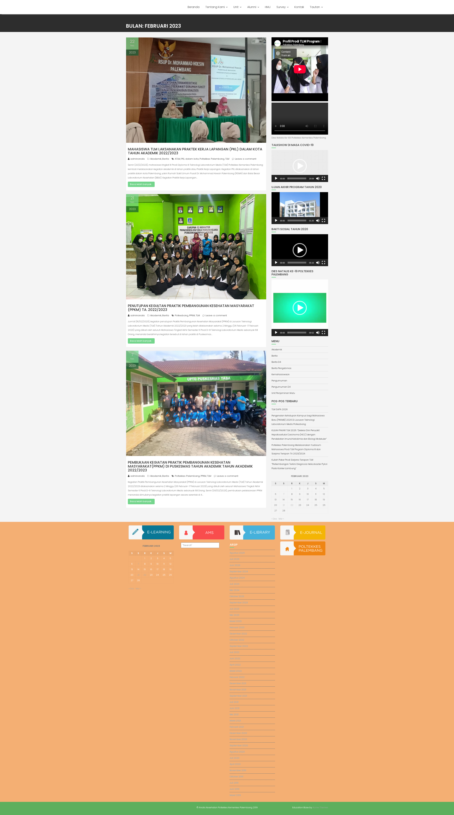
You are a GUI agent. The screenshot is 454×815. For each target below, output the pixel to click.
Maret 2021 (235, 720)
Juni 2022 (235, 658)
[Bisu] (318, 178)
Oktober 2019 (236, 776)
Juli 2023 (234, 608)
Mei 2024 (234, 590)
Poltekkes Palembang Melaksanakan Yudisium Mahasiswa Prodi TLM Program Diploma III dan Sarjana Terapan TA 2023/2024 (296, 449)
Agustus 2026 (237, 552)
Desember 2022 (238, 633)
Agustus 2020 (237, 751)
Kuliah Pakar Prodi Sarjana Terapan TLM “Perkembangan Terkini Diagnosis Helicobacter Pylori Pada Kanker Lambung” (299, 464)
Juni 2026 (235, 565)
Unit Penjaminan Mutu (283, 393)
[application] (300, 166)
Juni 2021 (234, 708)
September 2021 (238, 695)
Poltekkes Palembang (212, 159)
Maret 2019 (235, 795)
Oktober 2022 (237, 639)
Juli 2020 (234, 757)
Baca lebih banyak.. (141, 184)
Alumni (251, 7)
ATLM (177, 159)
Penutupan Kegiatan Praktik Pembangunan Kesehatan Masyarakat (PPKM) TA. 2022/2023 (191, 307)
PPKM (192, 315)
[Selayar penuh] (323, 178)
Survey (281, 7)
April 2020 (235, 764)
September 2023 (239, 602)
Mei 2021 (234, 714)
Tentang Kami (215, 7)
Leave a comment (245, 159)
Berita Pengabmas (281, 368)
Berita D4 (276, 361)
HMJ (268, 7)
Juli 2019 (234, 782)
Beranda (194, 7)
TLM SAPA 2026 (280, 409)
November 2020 (238, 739)
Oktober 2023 (237, 596)
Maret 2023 (236, 621)
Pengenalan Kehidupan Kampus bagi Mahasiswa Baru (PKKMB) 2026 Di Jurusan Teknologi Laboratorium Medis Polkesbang (298, 420)
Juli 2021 (234, 701)
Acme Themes (320, 807)
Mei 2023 (234, 614)
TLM (227, 159)
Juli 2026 (234, 559)
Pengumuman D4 (281, 386)
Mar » (281, 518)
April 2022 (235, 664)
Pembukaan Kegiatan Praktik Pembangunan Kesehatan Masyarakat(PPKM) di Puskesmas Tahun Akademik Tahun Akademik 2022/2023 (190, 466)
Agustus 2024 (237, 577)
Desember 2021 (238, 683)
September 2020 (239, 745)
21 (284, 505)
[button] (300, 166)
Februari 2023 (237, 627)
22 (291, 505)
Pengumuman (279, 380)
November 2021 (238, 689)
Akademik (155, 159)
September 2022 (239, 646)
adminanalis (137, 159)
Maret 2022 (236, 670)
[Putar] (276, 178)
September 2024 (239, 571)
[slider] (297, 178)
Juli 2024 (234, 583)
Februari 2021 (237, 726)
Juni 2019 (234, 788)
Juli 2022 (234, 652)
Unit (236, 7)
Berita (165, 159)
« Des (274, 518)
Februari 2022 (237, 677)
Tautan (315, 7)
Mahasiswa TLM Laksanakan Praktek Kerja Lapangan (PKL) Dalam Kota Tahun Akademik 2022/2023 (195, 151)
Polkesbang (181, 315)
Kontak (299, 7)
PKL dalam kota (190, 159)
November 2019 (238, 770)
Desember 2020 (238, 733)
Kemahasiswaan (281, 374)
